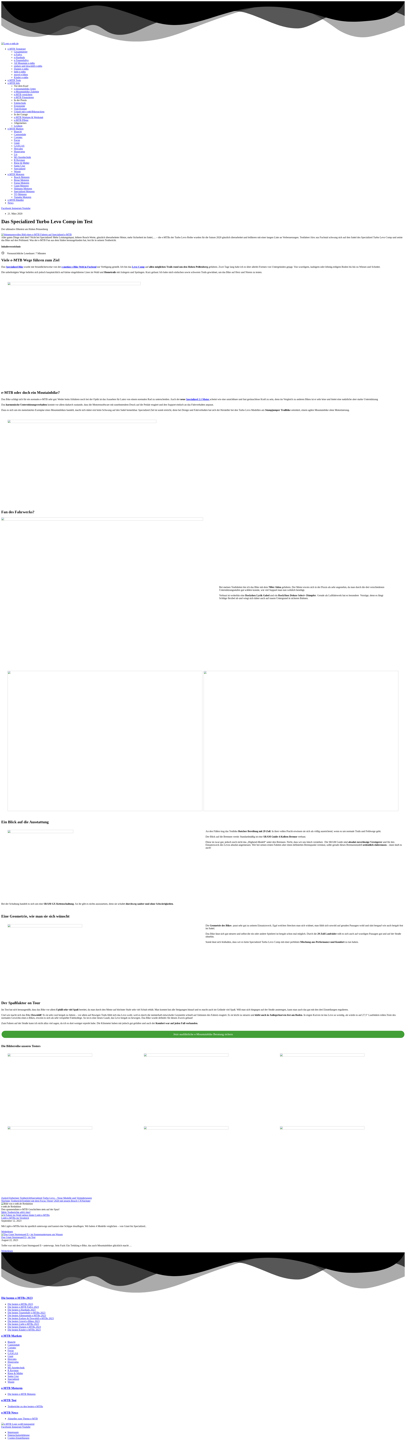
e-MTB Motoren (12, 1388)
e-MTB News (9, 1412)
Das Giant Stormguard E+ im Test (18, 1237)
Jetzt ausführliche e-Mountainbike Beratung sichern (203, 1034)
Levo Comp (138, 266)
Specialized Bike (14, 266)
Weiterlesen (7, 1231)
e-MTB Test (8, 1400)
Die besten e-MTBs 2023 (17, 1298)
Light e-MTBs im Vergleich (15, 1218)
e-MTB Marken (11, 1335)
